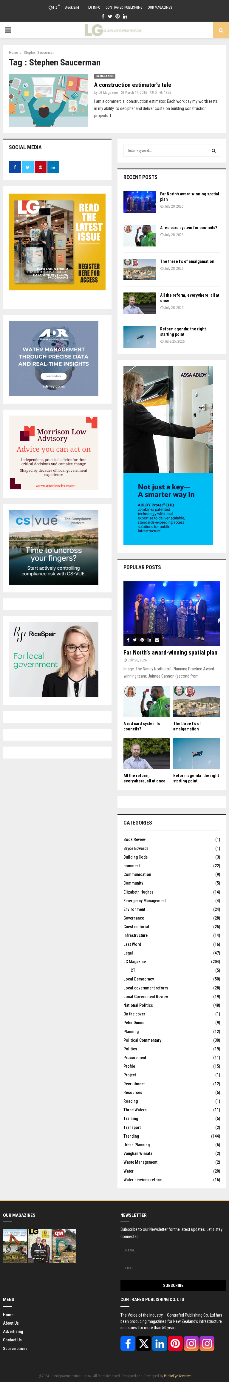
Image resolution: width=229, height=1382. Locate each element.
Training (130, 1118)
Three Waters (135, 1109)
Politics (130, 1049)
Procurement (134, 1057)
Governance (133, 918)
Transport (132, 1127)
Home (8, 1314)
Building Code (135, 857)
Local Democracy (138, 979)
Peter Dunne (133, 1022)
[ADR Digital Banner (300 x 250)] (53, 394)
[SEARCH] (213, 151)
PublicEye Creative (177, 1376)
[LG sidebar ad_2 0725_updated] (53, 488)
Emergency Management (144, 900)
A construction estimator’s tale (132, 84)
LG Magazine (105, 76)
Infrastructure (135, 935)
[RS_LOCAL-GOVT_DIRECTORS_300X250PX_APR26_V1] (53, 695)
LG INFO (94, 7)
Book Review (134, 839)
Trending (131, 1136)
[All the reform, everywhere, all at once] (139, 303)
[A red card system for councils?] (139, 235)
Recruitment (134, 1083)
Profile (129, 1066)
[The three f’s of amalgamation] (139, 269)
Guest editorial (136, 926)
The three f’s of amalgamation (187, 261)
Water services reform (143, 1179)
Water (128, 1171)
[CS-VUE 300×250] (53, 583)
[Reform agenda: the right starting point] (139, 337)
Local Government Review (145, 996)
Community (133, 883)
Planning (131, 1031)
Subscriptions (15, 1348)
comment (131, 865)
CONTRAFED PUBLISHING (124, 7)
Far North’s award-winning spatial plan (170, 652)
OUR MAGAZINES (160, 7)
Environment (134, 909)
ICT (132, 970)
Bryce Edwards (135, 848)
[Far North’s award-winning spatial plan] (139, 202)
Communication (137, 874)
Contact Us (12, 1339)
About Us (11, 1323)
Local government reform (145, 988)
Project (129, 1074)
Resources (132, 1092)
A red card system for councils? (188, 227)
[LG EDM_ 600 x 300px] (168, 543)
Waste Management (140, 1162)
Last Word (132, 944)
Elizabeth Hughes (138, 892)
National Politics (138, 1005)
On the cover (134, 1014)
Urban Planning (136, 1144)
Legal (128, 953)
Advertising (13, 1331)
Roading (130, 1101)
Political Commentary (142, 1040)
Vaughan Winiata (137, 1153)
